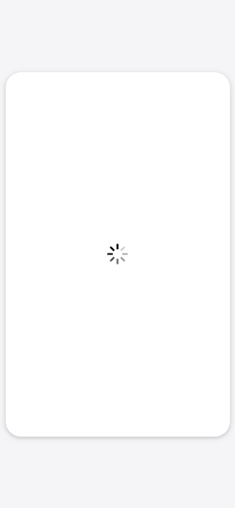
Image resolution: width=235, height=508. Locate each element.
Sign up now (117, 357)
